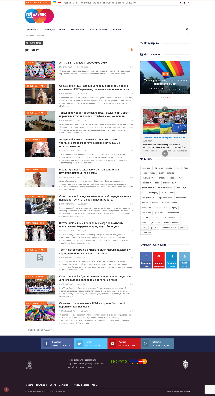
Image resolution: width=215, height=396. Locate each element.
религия (145, 218)
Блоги (62, 29)
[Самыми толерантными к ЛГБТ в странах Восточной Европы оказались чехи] (40, 311)
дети (157, 183)
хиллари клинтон (169, 228)
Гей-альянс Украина (163, 168)
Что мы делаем (98, 29)
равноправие (173, 213)
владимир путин (148, 178)
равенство (159, 213)
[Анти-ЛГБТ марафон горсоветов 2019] (40, 70)
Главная (67, 2)
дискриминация (169, 183)
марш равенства (165, 198)
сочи (181, 218)
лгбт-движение (148, 198)
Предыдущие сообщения (39, 330)
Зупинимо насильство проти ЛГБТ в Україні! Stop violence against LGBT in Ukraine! (165, 137)
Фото (165, 74)
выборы (171, 178)
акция (178, 168)
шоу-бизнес (146, 233)
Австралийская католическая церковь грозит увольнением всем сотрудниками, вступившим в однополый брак (89, 143)
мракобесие (181, 198)
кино (164, 193)
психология (146, 213)
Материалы (77, 29)
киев (144, 193)
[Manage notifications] (6, 389)
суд (151, 223)
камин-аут (181, 188)
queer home (146, 168)
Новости (31, 29)
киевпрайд (153, 193)
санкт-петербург (168, 218)
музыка (145, 203)
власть (162, 178)
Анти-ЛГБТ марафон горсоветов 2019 (83, 62)
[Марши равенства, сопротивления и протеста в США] (165, 77)
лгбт (171, 193)
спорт (144, 223)
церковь (183, 228)
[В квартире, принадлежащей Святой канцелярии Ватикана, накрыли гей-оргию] (40, 177)
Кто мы (117, 29)
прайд (174, 208)
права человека (161, 208)
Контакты (86, 2)
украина (154, 228)
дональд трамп (148, 188)
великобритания (148, 173)
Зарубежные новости (36, 139)
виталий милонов (166, 173)
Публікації (47, 29)
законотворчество (165, 188)
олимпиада (146, 208)
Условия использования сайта (108, 2)
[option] (165, 79)
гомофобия (146, 183)
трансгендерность (171, 223)
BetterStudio (185, 391)
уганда (144, 228)
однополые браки (169, 203)
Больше (130, 2)
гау (180, 178)
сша (158, 223)
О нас (76, 2)
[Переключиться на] (54, 2)
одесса (155, 203)
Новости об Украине (36, 86)
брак (186, 168)
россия (155, 218)
